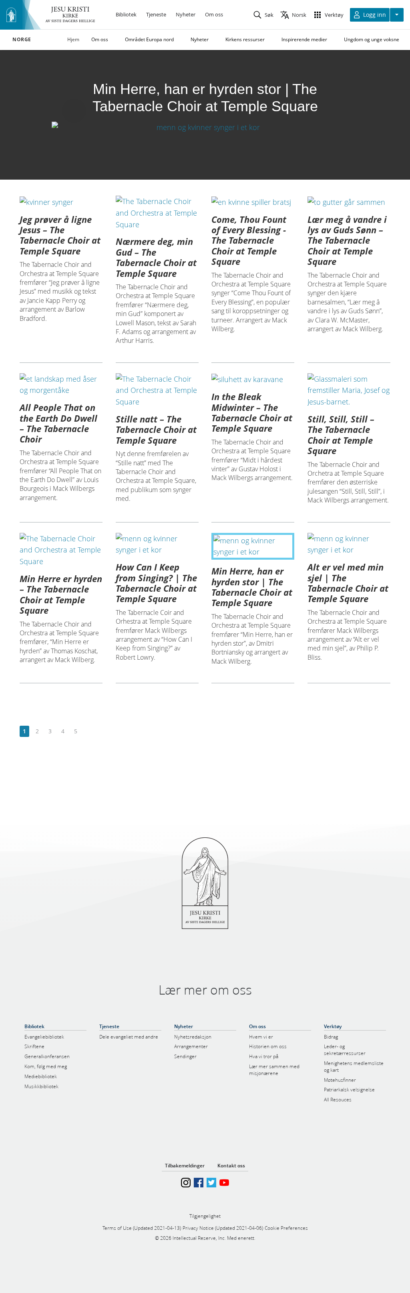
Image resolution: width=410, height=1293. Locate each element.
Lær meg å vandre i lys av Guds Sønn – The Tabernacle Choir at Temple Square (347, 240)
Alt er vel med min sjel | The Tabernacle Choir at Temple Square (348, 582)
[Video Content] (205, 127)
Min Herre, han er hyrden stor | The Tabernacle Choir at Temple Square (251, 586)
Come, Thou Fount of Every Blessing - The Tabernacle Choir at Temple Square (248, 240)
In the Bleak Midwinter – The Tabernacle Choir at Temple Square (251, 412)
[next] (88, 731)
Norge (21, 39)
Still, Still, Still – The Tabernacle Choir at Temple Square (341, 434)
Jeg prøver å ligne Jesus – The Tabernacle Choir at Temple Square (60, 235)
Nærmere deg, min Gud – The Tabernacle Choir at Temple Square (156, 257)
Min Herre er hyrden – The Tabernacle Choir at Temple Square (61, 594)
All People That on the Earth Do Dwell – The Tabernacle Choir (58, 423)
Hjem (73, 39)
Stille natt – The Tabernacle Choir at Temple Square (156, 429)
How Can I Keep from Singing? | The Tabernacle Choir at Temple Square (156, 582)
